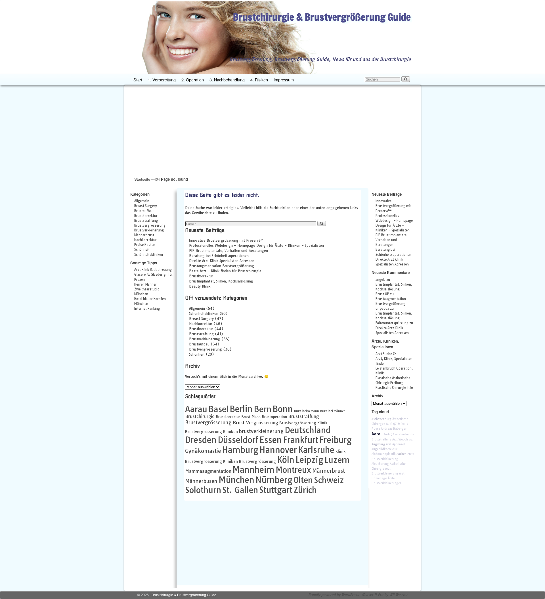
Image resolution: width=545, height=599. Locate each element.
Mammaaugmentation (208, 471)
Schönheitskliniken (148, 255)
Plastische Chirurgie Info (394, 388)
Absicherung (380, 464)
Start (137, 80)
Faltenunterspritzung (392, 323)
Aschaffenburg (381, 419)
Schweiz (329, 480)
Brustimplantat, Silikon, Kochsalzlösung (221, 281)
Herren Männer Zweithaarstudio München (147, 289)
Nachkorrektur (145, 240)
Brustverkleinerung (149, 230)
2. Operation (192, 80)
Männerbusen (201, 481)
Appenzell (399, 444)
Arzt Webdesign (403, 439)
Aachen (401, 454)
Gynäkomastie (203, 451)
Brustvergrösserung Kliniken (211, 431)
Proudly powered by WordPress (333, 594)
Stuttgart (275, 490)
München (236, 480)
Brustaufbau (144, 211)
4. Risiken (259, 80)
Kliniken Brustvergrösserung (249, 461)
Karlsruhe (316, 450)
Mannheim (253, 470)
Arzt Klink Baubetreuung (153, 270)
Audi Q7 (388, 434)
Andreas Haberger (393, 429)
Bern (262, 409)
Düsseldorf (238, 440)
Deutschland (308, 430)
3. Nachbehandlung (227, 80)
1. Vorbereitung (162, 80)
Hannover (278, 450)
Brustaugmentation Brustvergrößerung (221, 266)
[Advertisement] (272, 130)
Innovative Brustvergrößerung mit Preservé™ (226, 240)
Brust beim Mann (306, 411)
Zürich (305, 490)
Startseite (142, 179)
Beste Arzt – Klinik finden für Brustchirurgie (225, 271)
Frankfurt (300, 440)
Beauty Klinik (199, 286)
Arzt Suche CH (386, 354)
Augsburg (378, 444)
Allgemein (141, 201)
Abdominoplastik (384, 454)
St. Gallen (240, 490)
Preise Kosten (144, 245)
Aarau (196, 409)
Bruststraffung (146, 221)
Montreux (293, 470)
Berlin (241, 409)
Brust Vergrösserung (255, 422)
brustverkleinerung (261, 431)
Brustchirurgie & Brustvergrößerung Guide (322, 17)
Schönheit (142, 250)
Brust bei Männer (332, 411)
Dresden (201, 440)
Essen (270, 440)
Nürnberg (273, 480)
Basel (218, 409)
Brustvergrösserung (149, 225)
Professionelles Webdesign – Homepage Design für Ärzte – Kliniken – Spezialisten (256, 245)
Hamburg (240, 450)
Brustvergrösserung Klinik (303, 422)
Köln (285, 460)
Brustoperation (274, 417)
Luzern (337, 460)
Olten (303, 480)
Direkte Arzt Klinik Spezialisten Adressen (221, 261)
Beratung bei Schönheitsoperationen (219, 256)
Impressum (284, 80)
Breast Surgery (145, 206)
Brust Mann (251, 417)
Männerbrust (144, 235)
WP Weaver (398, 594)
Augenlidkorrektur (384, 449)
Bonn (282, 409)
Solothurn (203, 490)
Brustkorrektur (146, 216)
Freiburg (335, 440)
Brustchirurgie (200, 416)
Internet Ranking (147, 309)
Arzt (388, 444)
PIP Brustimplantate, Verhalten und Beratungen (228, 250)
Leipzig (309, 460)
